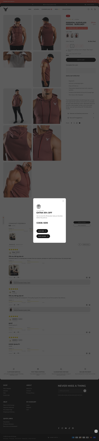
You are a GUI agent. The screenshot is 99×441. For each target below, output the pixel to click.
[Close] (63, 201)
